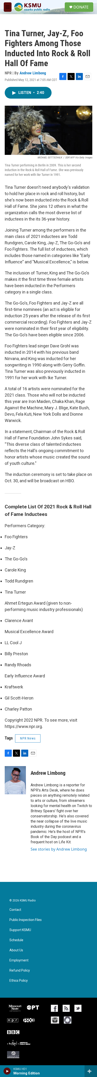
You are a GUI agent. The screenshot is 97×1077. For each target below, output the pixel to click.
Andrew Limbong (33, 73)
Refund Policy (19, 970)
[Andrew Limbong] (15, 780)
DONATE (81, 7)
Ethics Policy (18, 980)
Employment (18, 960)
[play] (7, 1071)
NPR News (28, 738)
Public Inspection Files (25, 920)
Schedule (16, 940)
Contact (15, 910)
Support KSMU (20, 930)
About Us (16, 950)
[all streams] (91, 1071)
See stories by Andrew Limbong (59, 849)
